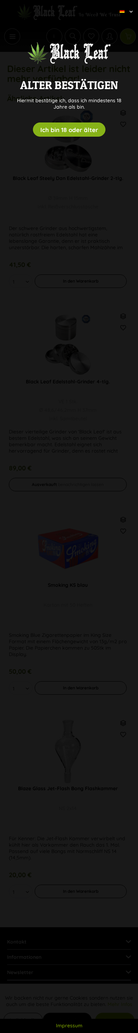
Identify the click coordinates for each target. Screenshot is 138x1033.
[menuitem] (123, 5)
